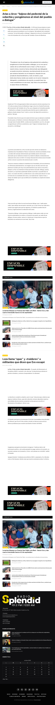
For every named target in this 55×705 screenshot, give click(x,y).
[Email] (3, 45)
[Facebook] (3, 31)
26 (20, 674)
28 (34, 674)
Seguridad (30, 694)
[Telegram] (3, 41)
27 (27, 674)
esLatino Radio (41, 696)
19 (20, 672)
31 (6, 676)
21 (34, 672)
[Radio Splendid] (27, 2)
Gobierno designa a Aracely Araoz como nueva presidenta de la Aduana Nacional (32, 640)
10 (6, 669)
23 (48, 672)
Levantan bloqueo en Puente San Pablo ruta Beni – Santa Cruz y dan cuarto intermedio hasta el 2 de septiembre (26, 311)
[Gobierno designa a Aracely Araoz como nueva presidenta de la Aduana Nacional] (6, 642)
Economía (22, 694)
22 (41, 672)
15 (41, 669)
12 (20, 669)
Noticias (5, 355)
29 (41, 674)
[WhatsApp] (3, 38)
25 (13, 674)
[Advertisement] (31, 48)
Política (5, 10)
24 (6, 674)
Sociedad (14, 694)
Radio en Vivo (47, 2)
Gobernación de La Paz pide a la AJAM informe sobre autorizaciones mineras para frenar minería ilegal (32, 329)
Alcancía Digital (37, 700)
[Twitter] (3, 34)
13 (27, 669)
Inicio (8, 694)
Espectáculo (31, 696)
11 (13, 669)
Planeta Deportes (14, 696)
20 (27, 672)
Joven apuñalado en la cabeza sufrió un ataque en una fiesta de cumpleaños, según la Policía (31, 633)
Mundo (24, 696)
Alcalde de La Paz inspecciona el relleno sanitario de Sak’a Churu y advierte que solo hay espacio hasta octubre (31, 343)
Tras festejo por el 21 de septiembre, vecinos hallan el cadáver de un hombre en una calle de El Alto (31, 648)
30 (49, 674)
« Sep (3, 679)
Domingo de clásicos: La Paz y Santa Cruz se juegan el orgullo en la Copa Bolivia (31, 321)
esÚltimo (5, 307)
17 (6, 672)
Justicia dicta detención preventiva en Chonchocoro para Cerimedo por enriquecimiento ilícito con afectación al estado (29, 336)
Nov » (7, 679)
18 (13, 672)
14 (34, 669)
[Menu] (4, 2)
